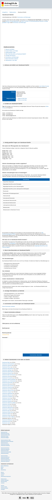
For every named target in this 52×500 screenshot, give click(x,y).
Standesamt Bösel (6, 384)
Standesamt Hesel (6, 376)
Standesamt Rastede (7, 401)
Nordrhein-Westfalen (5, 480)
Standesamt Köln (4, 432)
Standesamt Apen (6, 362)
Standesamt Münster (5, 453)
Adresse (7, 21)
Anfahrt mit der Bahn (22, 100)
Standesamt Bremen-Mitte (5, 440)
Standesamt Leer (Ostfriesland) (9, 381)
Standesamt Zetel (6, 404)
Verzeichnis (43, 493)
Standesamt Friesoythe (7, 377)
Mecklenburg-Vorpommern (6, 476)
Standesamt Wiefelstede (7, 393)
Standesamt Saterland (7, 365)
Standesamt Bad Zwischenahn (9, 374)
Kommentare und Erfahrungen (24, 17)
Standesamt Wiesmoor (7, 395)
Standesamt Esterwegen (7, 382)
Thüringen (3, 489)
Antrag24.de (5, 12)
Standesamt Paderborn (5, 461)
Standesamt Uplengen (7, 370)
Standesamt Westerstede (7, 371)
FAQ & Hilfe (4, 493)
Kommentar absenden (36, 355)
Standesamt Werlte (6, 413)
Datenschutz (14, 493)
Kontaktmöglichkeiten (14, 21)
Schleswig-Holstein (4, 488)
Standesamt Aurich (6, 421)
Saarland (2, 482)
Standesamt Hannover (5, 433)
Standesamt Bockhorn (7, 399)
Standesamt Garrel (6, 398)
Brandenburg (3, 469)
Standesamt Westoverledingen (9, 379)
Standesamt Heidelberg (5, 445)
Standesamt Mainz (4, 455)
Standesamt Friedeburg (7, 409)
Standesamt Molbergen (7, 419)
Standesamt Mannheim (5, 457)
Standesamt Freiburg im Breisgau (7, 441)
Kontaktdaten (12, 243)
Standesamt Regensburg (5, 459)
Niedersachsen (13, 12)
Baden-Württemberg (4, 465)
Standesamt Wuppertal (5, 449)
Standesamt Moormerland (8, 385)
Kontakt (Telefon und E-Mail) (12, 50)
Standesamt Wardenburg (7, 407)
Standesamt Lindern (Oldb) (8, 416)
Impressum (9, 493)
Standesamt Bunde (6, 405)
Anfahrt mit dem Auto (22, 98)
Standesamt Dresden (5, 450)
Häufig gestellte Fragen (11, 52)
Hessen (2, 475)
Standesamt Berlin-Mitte (5, 434)
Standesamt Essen (4, 442)
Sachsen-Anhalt (4, 486)
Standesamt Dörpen (6, 415)
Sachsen (2, 485)
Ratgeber (48, 493)
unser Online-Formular (44, 86)
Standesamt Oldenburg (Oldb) (9, 402)
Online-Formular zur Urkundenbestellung (30, 21)
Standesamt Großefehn (7, 396)
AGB (25, 493)
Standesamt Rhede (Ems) (8, 412)
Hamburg (2, 473)
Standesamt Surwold (6, 388)
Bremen (2, 472)
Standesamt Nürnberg (5, 444)
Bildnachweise (21, 493)
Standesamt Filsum (6, 367)
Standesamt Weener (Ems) (8, 390)
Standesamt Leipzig (4, 436)
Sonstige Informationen (11, 55)
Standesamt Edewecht (7, 373)
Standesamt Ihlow (6, 410)
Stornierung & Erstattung (32, 493)
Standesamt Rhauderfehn (8, 368)
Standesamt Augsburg (5, 458)
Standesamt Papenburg (7, 387)
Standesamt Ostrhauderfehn (8, 363)
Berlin (2, 468)
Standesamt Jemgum (7, 391)
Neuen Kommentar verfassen (12, 58)
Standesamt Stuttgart (5, 437)
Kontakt (39, 493)
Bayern (2, 467)
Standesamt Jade (6, 423)
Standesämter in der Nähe (11, 60)
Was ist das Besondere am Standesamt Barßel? (16, 54)
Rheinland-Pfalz (4, 481)
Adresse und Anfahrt (10, 49)
